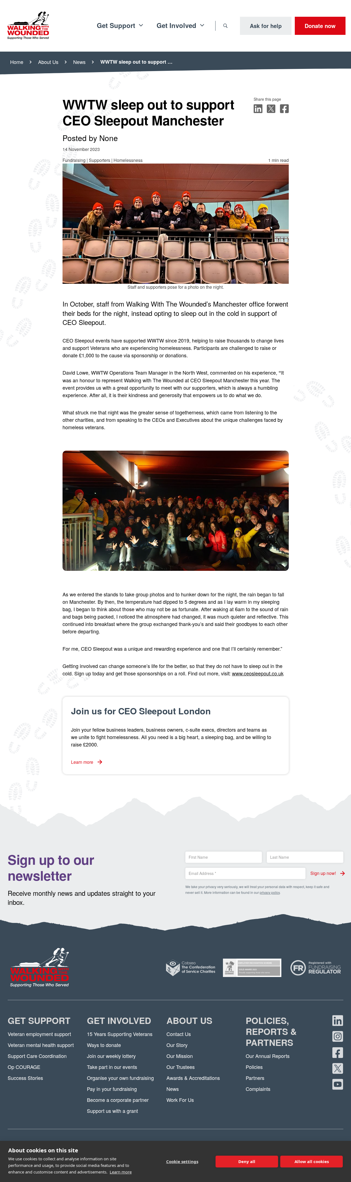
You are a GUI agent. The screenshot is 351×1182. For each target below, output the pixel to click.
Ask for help (266, 26)
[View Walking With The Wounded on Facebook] (337, 1052)
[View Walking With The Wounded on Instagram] (337, 1036)
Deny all (246, 1161)
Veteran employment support (39, 1034)
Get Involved (119, 1021)
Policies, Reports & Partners (271, 1032)
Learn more (121, 1172)
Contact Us (178, 1034)
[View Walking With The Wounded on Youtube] (337, 1084)
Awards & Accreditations (193, 1077)
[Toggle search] (225, 25)
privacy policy (270, 892)
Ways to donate (104, 1044)
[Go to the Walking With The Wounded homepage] (28, 26)
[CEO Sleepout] (176, 511)
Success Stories (25, 1077)
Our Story (177, 1044)
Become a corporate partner (118, 1099)
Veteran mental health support (41, 1044)
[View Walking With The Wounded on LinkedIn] (337, 1020)
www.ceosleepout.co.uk (258, 673)
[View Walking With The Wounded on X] (337, 1068)
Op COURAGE (24, 1066)
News (172, 1088)
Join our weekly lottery (111, 1055)
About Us (189, 1021)
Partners (255, 1077)
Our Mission (179, 1055)
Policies (254, 1066)
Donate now (320, 26)
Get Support (39, 1021)
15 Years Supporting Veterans (119, 1034)
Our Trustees (180, 1066)
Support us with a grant (112, 1110)
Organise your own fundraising (120, 1077)
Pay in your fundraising (112, 1088)
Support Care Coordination (37, 1055)
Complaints (258, 1088)
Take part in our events (112, 1066)
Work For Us (180, 1099)
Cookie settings (182, 1161)
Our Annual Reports (268, 1055)
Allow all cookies (312, 1161)
